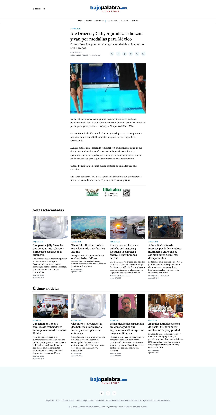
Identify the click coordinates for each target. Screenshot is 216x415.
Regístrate (50, 400)
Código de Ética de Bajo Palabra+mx (155, 400)
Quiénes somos (68, 400)
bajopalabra (76, 52)
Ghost (138, 407)
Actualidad (112, 21)
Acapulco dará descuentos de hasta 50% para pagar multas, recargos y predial (164, 327)
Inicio (80, 21)
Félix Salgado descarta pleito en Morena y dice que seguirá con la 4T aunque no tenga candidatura (127, 328)
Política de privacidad (85, 400)
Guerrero (100, 21)
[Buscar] (44, 9)
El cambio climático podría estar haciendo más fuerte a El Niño (88, 248)
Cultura (124, 21)
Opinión (135, 21)
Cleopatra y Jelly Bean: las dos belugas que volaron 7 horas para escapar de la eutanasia (48, 250)
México (89, 21)
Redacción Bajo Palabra (120, 276)
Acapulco (152, 320)
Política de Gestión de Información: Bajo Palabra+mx (117, 400)
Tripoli (144, 407)
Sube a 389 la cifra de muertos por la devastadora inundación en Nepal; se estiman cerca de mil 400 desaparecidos (164, 251)
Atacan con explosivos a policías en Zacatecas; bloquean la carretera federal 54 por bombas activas (124, 251)
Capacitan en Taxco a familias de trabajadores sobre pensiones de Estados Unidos (49, 328)
